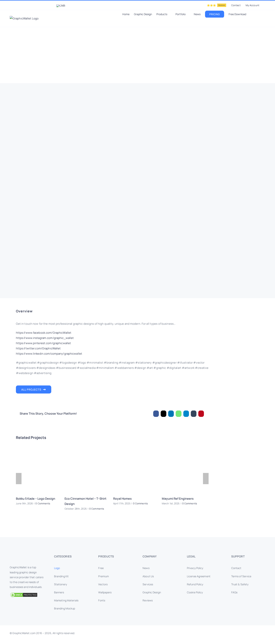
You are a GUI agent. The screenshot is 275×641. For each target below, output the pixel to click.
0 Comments (42, 503)
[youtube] (240, 633)
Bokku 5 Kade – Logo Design (35, 498)
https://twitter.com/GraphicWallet (38, 348)
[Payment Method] (137, 632)
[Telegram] (186, 414)
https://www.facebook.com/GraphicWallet (43, 333)
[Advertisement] (137, 55)
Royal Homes (122, 498)
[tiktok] (258, 633)
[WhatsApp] (178, 414)
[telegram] (264, 633)
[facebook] (216, 633)
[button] (260, 14)
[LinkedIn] (171, 414)
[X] (163, 414)
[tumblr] (252, 633)
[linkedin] (234, 633)
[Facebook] (156, 414)
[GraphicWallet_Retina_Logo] (24, 555)
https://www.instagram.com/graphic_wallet (45, 338)
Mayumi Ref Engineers (178, 498)
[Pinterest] (201, 414)
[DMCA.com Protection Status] (27, 595)
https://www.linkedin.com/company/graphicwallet (49, 354)
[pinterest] (246, 633)
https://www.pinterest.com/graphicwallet (43, 343)
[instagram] (228, 633)
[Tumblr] (193, 414)
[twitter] (222, 633)
